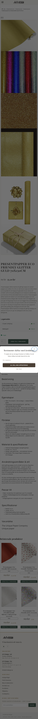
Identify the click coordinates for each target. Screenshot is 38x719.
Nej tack (19, 369)
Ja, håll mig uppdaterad (19, 365)
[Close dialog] (34, 349)
